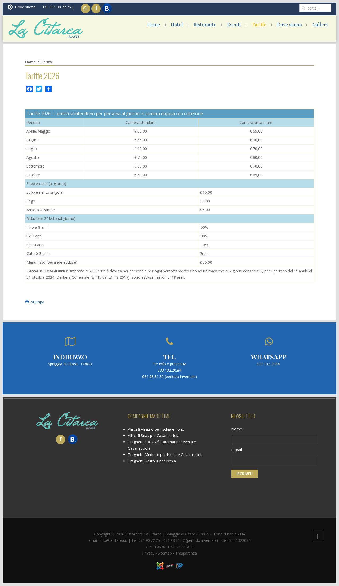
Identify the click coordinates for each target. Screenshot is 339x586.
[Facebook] (96, 8)
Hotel (177, 24)
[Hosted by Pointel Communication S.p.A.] (169, 565)
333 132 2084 (268, 363)
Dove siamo (289, 24)
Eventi (234, 24)
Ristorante (205, 24)
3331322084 (240, 540)
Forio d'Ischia (225, 534)
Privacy (148, 553)
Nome (236, 428)
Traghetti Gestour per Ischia (152, 460)
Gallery (320, 24)
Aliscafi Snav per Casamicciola (153, 435)
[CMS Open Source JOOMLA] (160, 565)
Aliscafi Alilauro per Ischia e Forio (156, 429)
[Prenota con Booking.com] (106, 8)
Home (153, 24)
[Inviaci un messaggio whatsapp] (85, 8)
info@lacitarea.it (113, 540)
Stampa (37, 301)
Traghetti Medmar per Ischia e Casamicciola (165, 454)
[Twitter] (39, 89)
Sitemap (165, 553)
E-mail (236, 449)
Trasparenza (186, 553)
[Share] (48, 89)
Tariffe (259, 24)
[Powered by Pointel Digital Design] (179, 565)
